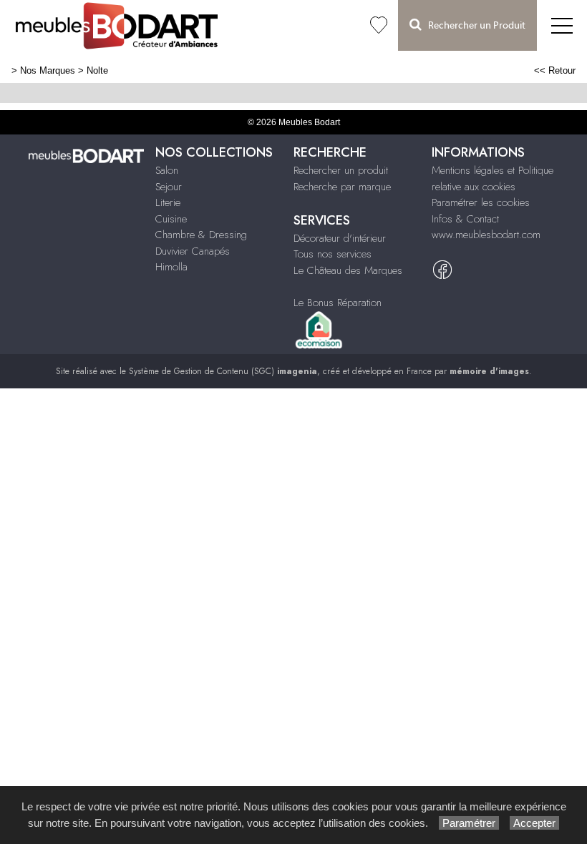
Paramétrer (469, 823)
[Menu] (562, 25)
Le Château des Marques (348, 270)
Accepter (534, 823)
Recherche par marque (342, 187)
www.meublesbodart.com (486, 234)
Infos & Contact (465, 219)
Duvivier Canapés (192, 251)
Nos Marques (47, 70)
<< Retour (555, 70)
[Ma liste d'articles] (378, 25)
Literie (167, 202)
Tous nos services (333, 254)
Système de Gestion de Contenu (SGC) (223, 371)
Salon (166, 170)
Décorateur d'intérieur (340, 238)
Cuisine (171, 219)
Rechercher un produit (341, 170)
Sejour (168, 187)
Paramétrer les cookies (481, 202)
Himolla (171, 267)
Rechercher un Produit (473, 25)
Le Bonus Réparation (338, 302)
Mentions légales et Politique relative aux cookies (492, 178)
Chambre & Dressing (201, 234)
